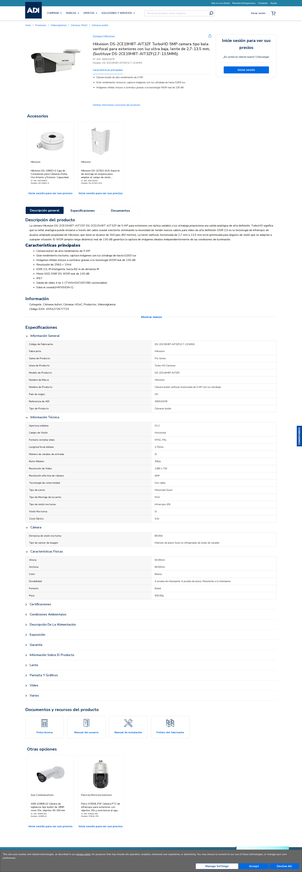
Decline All (284, 866)
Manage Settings (217, 866)
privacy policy (83, 854)
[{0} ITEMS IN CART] (274, 13)
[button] (299, 436)
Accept (254, 866)
